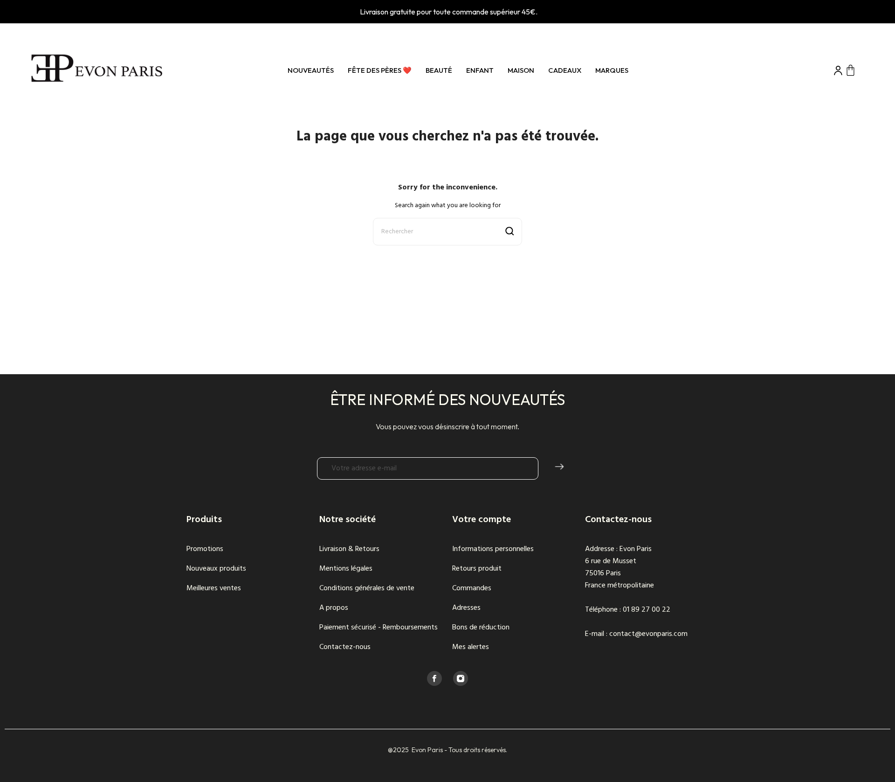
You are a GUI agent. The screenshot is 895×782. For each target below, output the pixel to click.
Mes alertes (470, 647)
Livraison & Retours (349, 549)
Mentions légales (345, 569)
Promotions (204, 549)
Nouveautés (311, 70)
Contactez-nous (345, 647)
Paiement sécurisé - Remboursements (378, 627)
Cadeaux (564, 70)
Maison (521, 70)
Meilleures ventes (213, 588)
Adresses (466, 608)
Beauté (439, 70)
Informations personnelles (493, 549)
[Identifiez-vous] (838, 70)
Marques (611, 70)
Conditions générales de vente (366, 588)
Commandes (471, 588)
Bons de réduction (480, 627)
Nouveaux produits (216, 569)
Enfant (480, 70)
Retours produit (477, 569)
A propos (333, 608)
